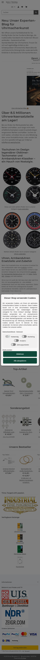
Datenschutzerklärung (9, 331)
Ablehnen (20, 354)
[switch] (7, 336)
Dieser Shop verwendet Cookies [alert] (20, 298)
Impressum (19, 331)
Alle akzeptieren (20, 361)
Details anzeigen (7, 350)
